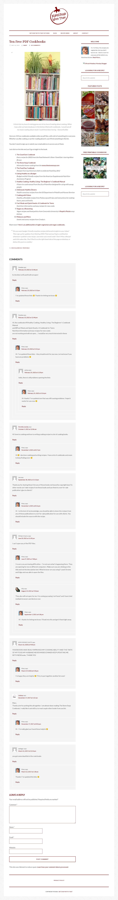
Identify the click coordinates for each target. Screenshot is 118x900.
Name (11, 827)
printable (26, 248)
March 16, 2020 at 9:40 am (26, 645)
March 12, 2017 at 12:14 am (27, 751)
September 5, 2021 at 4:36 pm (34, 614)
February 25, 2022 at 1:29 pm (34, 372)
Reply (14, 280)
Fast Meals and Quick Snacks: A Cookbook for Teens (35, 203)
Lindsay (20, 695)
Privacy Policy (59, 880)
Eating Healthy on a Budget (26, 174)
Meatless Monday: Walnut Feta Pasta (87, 144)
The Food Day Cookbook (25, 168)
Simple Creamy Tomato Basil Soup (87, 102)
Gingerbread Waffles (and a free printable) (101, 116)
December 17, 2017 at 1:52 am (28, 698)
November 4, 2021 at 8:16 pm (30, 506)
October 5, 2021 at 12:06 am (27, 429)
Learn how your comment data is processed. (52, 867)
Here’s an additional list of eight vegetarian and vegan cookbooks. (41, 225)
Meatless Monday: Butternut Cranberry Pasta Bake (101, 143)
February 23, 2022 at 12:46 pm (28, 270)
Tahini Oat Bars (100, 103)
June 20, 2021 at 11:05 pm (26, 538)
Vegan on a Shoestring (25, 209)
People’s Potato (65, 211)
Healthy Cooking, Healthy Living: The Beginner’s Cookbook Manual (41, 182)
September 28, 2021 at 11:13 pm (28, 480)
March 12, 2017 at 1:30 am (29, 772)
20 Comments (35, 45)
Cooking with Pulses (24, 195)
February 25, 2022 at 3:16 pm (37, 393)
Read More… (97, 57)
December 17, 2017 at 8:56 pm (31, 724)
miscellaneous (16, 248)
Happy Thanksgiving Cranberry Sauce (88, 130)
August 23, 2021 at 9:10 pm (30, 591)
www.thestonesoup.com (50, 165)
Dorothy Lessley (23, 427)
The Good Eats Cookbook (26, 155)
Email (11, 837)
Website (12, 847)
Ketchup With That (59, 15)
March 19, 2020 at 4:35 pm (29, 671)
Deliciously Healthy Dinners (27, 190)
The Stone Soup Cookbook (26, 163)
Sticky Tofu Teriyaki (101, 131)
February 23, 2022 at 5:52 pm (30, 349)
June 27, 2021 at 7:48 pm (29, 559)
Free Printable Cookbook (95, 152)
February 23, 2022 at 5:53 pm (30, 290)
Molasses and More (24, 217)
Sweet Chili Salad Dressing (87, 116)
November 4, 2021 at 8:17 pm (30, 450)
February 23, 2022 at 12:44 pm (28, 317)
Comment (13, 805)
